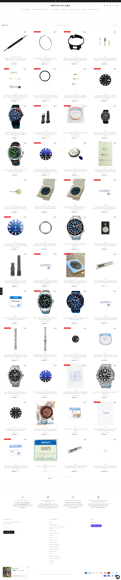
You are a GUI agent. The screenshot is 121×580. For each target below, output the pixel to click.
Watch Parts (26, 9)
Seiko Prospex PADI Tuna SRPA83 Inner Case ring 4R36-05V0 (75, 319)
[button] (28, 567)
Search (51, 522)
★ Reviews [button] (1, 291)
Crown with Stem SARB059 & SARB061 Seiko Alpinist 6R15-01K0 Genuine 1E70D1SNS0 (15, 207)
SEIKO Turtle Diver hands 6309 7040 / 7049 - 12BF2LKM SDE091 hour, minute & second (15, 96)
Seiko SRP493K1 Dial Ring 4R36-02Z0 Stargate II (75, 244)
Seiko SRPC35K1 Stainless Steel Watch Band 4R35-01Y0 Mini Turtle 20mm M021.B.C (45, 356)
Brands (83, 9)
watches (26, 502)
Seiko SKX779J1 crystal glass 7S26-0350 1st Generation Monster (16, 319)
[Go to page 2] (71, 476)
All (12, 13)
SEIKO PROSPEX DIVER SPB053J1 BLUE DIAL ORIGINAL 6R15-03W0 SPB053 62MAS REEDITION (15, 244)
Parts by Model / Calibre (40, 9)
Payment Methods (53, 533)
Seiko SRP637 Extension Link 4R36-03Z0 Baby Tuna (105, 393)
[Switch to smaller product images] (5, 25)
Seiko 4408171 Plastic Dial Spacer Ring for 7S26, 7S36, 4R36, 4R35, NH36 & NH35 (45, 96)
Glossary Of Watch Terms (55, 558)
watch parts (23, 504)
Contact (51, 537)
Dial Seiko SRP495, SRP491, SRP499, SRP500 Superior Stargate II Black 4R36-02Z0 (105, 96)
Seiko (45, 56)
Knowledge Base (94, 9)
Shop (9, 13)
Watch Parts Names (54, 556)
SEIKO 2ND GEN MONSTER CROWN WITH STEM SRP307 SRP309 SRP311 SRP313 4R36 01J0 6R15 (15, 467)
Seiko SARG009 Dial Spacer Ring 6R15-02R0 (75, 430)
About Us (51, 535)
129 (67, 476)
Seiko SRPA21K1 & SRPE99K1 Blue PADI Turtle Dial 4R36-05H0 (75, 207)
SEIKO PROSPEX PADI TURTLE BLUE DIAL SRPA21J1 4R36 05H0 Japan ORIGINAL (45, 207)
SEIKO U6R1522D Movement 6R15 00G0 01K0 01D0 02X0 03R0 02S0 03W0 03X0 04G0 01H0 (105, 244)
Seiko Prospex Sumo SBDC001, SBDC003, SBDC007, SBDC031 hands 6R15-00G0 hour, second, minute (105, 59)
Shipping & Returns (54, 524)
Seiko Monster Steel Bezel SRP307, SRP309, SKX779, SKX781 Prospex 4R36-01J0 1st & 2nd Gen (45, 244)
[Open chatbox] (118, 577)
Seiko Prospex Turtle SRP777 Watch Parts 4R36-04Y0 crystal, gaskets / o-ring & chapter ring (105, 133)
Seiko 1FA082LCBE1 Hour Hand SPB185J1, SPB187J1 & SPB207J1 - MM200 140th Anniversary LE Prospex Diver (105, 467)
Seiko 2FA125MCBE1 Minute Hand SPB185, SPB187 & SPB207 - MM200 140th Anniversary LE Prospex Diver (75, 467)
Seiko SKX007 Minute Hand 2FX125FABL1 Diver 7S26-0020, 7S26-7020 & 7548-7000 (75, 393)
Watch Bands (55, 9)
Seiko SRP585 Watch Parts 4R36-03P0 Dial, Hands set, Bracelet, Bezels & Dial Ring (15, 393)
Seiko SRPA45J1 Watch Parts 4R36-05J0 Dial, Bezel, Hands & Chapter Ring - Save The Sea (45, 430)
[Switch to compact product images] (7, 25)
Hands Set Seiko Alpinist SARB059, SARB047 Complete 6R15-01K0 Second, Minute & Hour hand (75, 96)
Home (4, 13)
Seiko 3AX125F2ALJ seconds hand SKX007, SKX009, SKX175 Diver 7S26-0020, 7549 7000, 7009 (105, 207)
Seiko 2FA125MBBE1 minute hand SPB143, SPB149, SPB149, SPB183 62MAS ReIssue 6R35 (45, 281)
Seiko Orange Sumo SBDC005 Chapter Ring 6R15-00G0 (75, 133)
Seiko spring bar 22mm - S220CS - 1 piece (45, 467)
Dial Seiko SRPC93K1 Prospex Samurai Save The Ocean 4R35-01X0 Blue (45, 393)
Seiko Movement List (54, 549)
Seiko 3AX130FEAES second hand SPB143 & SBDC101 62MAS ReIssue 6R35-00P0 (105, 319)
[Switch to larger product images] (2, 25)
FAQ (50, 554)
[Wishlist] (114, 5)
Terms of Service (53, 540)
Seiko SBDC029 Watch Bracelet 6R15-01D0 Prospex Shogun (45, 319)
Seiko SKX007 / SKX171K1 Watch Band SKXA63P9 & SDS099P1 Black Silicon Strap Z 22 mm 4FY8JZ (16, 281)
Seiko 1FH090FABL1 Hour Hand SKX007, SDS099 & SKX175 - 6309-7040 (105, 430)
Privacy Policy (52, 542)
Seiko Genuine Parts (54, 547)
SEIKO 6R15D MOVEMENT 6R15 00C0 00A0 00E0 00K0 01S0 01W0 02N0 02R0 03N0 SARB (75, 170)
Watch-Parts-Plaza (16, 56)
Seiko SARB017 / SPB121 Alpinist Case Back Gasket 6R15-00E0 (15, 170)
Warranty (51, 560)
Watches (65, 9)
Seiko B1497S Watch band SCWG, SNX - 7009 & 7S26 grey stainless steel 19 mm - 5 (15, 356)
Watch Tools (74, 9)
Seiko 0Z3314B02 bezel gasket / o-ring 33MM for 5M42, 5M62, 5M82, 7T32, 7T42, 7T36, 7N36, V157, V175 (105, 356)
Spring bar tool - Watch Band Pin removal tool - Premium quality (15, 59)
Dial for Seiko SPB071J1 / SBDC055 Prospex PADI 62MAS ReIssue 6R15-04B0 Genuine (45, 170)
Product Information (54, 544)
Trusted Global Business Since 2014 (61, 574)
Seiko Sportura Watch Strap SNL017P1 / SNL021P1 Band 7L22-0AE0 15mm (45, 133)
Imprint (51, 563)
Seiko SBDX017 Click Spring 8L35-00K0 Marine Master (45, 59)
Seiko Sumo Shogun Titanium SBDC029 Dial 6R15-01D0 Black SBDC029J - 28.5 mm (75, 281)
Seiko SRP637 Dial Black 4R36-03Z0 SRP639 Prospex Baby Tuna (15, 430)
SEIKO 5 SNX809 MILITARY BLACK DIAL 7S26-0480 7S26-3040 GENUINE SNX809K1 (75, 356)
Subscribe (8, 532)
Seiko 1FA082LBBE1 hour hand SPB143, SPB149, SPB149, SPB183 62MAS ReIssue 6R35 (105, 281)
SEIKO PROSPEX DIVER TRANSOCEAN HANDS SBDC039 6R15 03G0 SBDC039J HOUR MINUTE (105, 170)
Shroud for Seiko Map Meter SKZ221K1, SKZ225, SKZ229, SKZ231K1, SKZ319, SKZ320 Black (75, 59)
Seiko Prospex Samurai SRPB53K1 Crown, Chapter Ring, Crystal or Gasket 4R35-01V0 (15, 133)
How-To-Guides (53, 551)
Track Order (52, 530)
